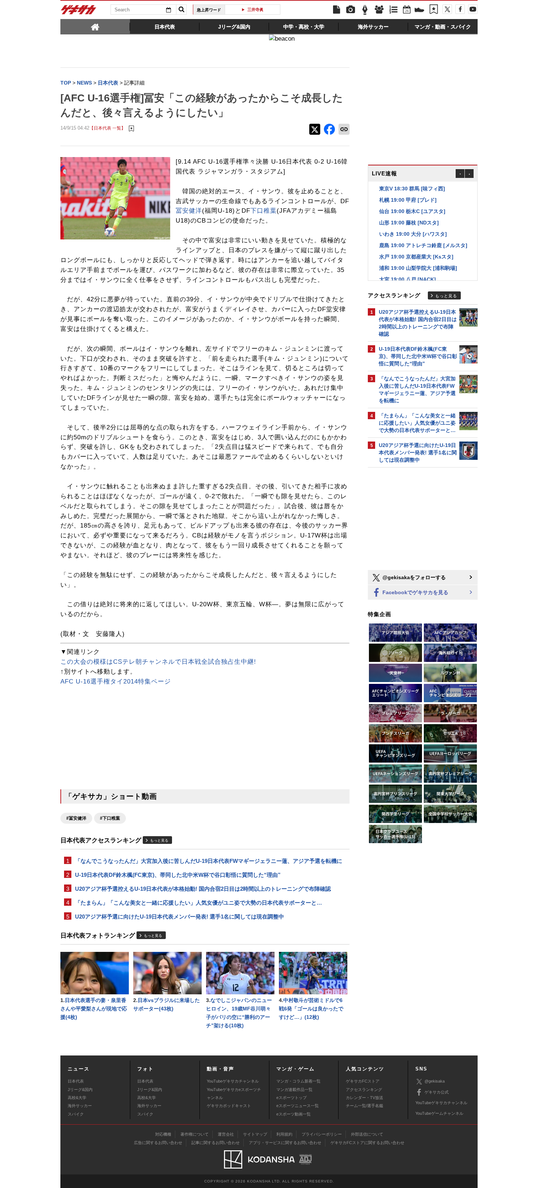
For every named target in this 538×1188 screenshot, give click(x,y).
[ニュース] (336, 9)
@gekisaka (435, 1081)
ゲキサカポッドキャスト (229, 1105)
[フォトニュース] (350, 9)
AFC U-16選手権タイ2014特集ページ (115, 681)
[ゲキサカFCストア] (419, 10)
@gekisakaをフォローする (413, 577)
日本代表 (76, 1081)
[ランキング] (393, 9)
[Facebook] (460, 9)
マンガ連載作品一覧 (294, 1089)
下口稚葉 (263, 210)
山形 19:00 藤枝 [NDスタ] (409, 223)
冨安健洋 (189, 210)
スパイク (76, 1114)
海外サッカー (80, 1105)
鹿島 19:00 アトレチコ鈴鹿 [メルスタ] (423, 245)
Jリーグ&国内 (80, 1089)
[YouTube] (473, 9)
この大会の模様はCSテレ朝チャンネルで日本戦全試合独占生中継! (158, 661)
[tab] (95, 26)
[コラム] (364, 9)
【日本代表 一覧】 (107, 128)
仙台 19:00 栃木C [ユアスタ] (412, 211)
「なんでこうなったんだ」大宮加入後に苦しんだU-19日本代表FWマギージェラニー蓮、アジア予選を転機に (208, 861)
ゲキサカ (78, 12)
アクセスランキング (364, 1089)
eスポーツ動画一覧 (293, 1114)
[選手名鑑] (379, 9)
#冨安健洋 (76, 818)
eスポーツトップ (291, 1097)
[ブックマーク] (433, 9)
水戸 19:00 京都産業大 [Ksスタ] (416, 257)
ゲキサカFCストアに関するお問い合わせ (367, 1142)
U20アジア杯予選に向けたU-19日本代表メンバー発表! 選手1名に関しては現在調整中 (179, 916)
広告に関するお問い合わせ (158, 1142)
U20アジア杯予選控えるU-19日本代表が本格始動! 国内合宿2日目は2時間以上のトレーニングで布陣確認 (203, 889)
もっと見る (159, 840)
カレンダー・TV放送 (364, 1097)
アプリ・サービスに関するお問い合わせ (285, 1142)
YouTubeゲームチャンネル (439, 1113)
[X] (447, 9)
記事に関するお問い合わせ (215, 1142)
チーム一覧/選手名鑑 (364, 1105)
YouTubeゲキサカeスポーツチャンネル (234, 1093)
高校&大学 (77, 1097)
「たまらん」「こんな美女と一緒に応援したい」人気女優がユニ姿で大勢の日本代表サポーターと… (198, 903)
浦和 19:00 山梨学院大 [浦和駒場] (418, 268)
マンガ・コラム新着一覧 (298, 1081)
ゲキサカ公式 (437, 1092)
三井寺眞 (255, 9)
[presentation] (95, 26)
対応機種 (163, 1134)
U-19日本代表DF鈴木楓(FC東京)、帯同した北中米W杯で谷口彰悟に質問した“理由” (178, 875)
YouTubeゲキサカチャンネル (233, 1081)
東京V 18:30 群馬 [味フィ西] (412, 188)
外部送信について (367, 1134)
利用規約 (284, 1134)
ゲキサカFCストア (363, 1081)
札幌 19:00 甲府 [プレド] (408, 200)
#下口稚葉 (110, 818)
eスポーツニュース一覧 (297, 1105)
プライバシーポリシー (322, 1134)
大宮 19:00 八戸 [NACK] (407, 279)
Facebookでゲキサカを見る (414, 592)
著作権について (194, 1134)
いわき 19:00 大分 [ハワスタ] (413, 234)
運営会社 (226, 1134)
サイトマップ (255, 1134)
